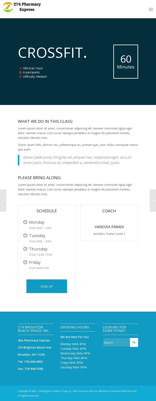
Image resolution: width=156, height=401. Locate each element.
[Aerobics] (3, 200)
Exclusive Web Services (123, 390)
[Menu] (151, 9)
